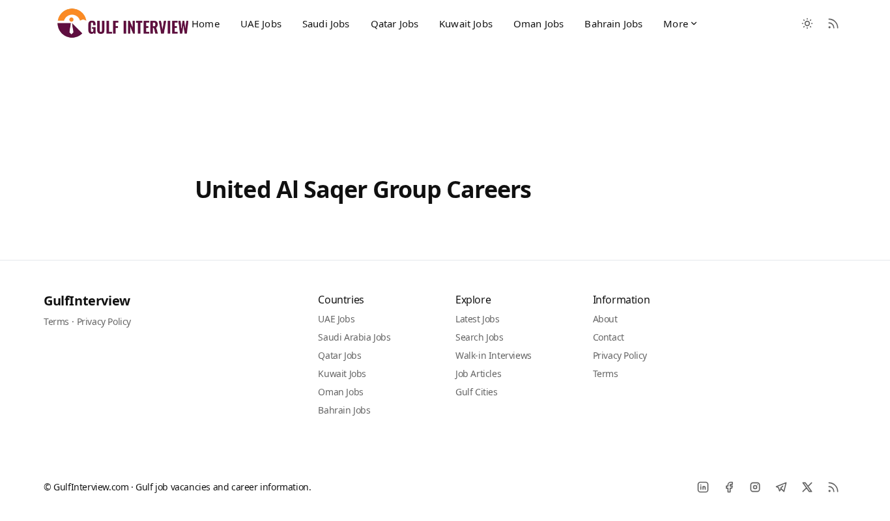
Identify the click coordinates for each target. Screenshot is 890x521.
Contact (608, 337)
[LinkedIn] (703, 487)
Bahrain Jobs (613, 23)
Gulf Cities (476, 392)
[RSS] (833, 487)
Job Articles (478, 373)
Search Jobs (479, 337)
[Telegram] (781, 487)
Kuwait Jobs (466, 23)
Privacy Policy (104, 321)
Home (206, 23)
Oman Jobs (538, 23)
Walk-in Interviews (493, 355)
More (675, 23)
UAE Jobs (260, 23)
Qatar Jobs (395, 23)
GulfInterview (87, 300)
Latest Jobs (477, 319)
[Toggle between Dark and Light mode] (807, 23)
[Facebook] (729, 487)
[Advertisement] (445, 99)
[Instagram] (755, 487)
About (605, 319)
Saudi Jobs (326, 23)
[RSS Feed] (833, 23)
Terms (56, 321)
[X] (807, 487)
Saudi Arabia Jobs (354, 337)
